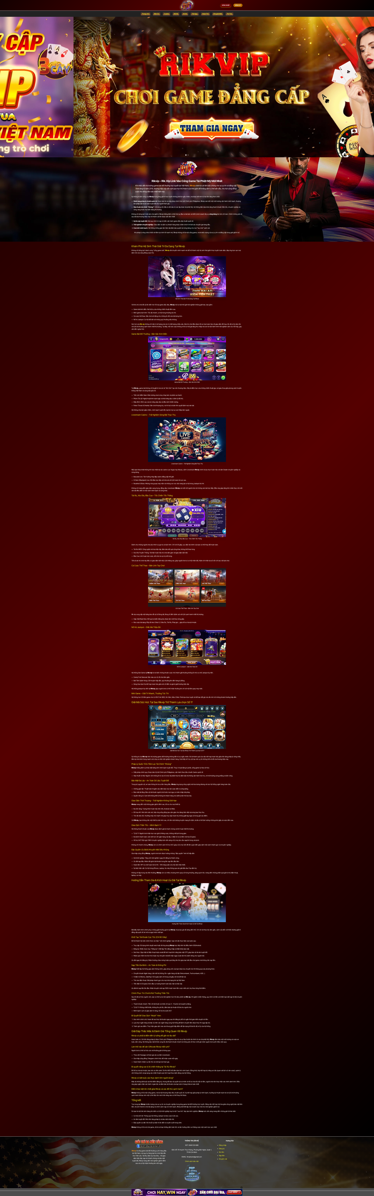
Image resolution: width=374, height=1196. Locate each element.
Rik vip (142, 329)
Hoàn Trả (205, 14)
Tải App (194, 14)
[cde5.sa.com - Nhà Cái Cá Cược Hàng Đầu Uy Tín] (187, 5)
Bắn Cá (156, 14)
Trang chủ (145, 14)
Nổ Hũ (176, 14)
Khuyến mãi (223, 1164)
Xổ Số (185, 14)
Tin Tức (229, 14)
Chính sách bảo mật (191, 1166)
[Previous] (10, 89)
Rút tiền (221, 1157)
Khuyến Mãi (217, 14)
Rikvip (192, 191)
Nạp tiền (222, 1161)
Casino (166, 14)
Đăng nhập (222, 1150)
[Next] (364, 89)
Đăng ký (221, 1154)
